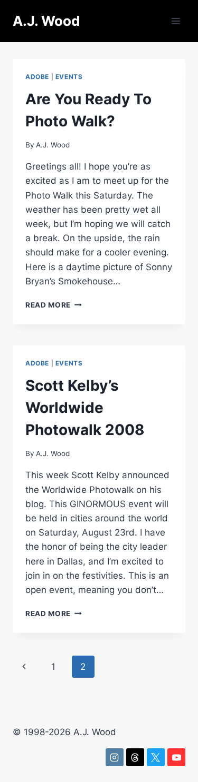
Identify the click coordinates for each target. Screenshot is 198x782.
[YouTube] (176, 757)
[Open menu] (175, 21)
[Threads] (135, 757)
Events (69, 77)
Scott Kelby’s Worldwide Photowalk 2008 (85, 408)
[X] (156, 757)
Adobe (37, 77)
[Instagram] (115, 757)
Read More (53, 305)
